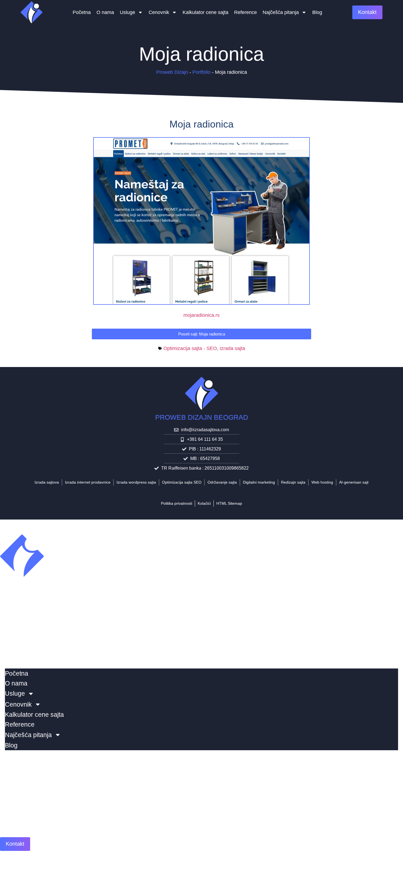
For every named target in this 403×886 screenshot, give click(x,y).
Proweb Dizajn (172, 72)
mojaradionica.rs (201, 315)
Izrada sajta (232, 348)
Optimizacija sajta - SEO (190, 348)
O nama (105, 12)
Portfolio (201, 72)
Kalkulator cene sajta (205, 12)
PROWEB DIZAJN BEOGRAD (201, 417)
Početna (82, 12)
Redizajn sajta (293, 482)
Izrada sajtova (47, 482)
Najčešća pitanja (281, 12)
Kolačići (204, 503)
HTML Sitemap (229, 503)
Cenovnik (159, 12)
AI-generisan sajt (353, 482)
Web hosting (322, 482)
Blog (317, 12)
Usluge (127, 12)
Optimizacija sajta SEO (182, 482)
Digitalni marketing (259, 482)
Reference (245, 12)
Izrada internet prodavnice (87, 482)
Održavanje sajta (222, 482)
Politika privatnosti (176, 503)
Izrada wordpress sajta (136, 482)
